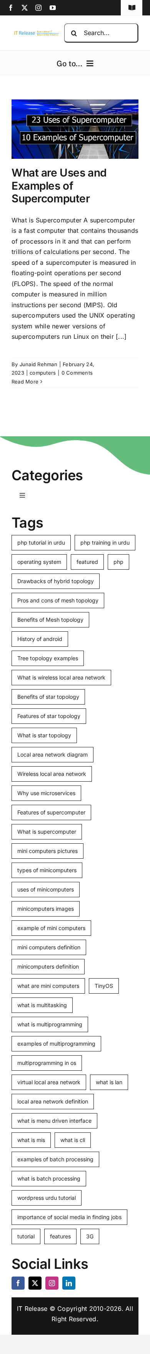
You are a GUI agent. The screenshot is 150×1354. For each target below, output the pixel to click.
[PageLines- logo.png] (35, 32)
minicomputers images (45, 908)
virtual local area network (48, 1082)
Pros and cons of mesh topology (57, 600)
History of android (39, 639)
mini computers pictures (47, 851)
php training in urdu (105, 542)
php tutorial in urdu (41, 542)
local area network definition (52, 1101)
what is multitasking (42, 1005)
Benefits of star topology (48, 696)
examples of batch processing (55, 1159)
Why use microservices (46, 793)
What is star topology (44, 735)
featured (87, 561)
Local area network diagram (52, 754)
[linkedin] (68, 1283)
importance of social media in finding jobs (69, 1217)
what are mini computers (48, 985)
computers (43, 373)
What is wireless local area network (61, 677)
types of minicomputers (47, 870)
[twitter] (25, 8)
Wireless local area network (51, 773)
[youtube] (53, 8)
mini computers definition (48, 947)
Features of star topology (48, 716)
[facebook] (11, 8)
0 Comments (77, 373)
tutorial (26, 1236)
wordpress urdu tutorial (46, 1197)
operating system (39, 561)
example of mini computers (51, 928)
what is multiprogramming (49, 1024)
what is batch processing (48, 1178)
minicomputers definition (48, 966)
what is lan (109, 1082)
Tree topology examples (47, 658)
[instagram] (38, 8)
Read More (25, 381)
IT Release (32, 1308)
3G (89, 1236)
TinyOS (104, 985)
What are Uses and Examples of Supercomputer (59, 185)
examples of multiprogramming (56, 1043)
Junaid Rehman (38, 364)
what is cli (72, 1140)
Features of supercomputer (51, 812)
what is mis (31, 1140)
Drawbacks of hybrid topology (55, 581)
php (118, 561)
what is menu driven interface (54, 1120)
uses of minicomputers (45, 889)
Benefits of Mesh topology (50, 619)
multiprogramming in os (46, 1063)
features (60, 1236)
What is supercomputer (46, 831)
